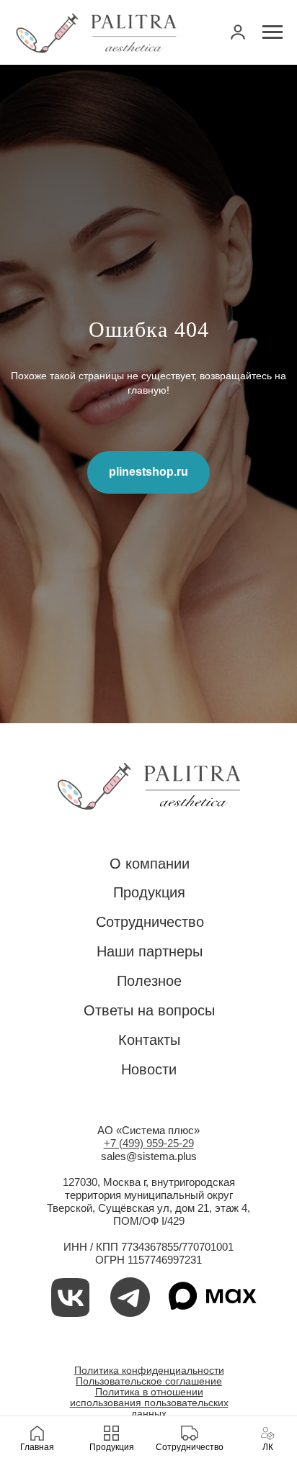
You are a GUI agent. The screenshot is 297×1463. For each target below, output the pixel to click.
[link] (238, 31)
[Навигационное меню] (272, 32)
